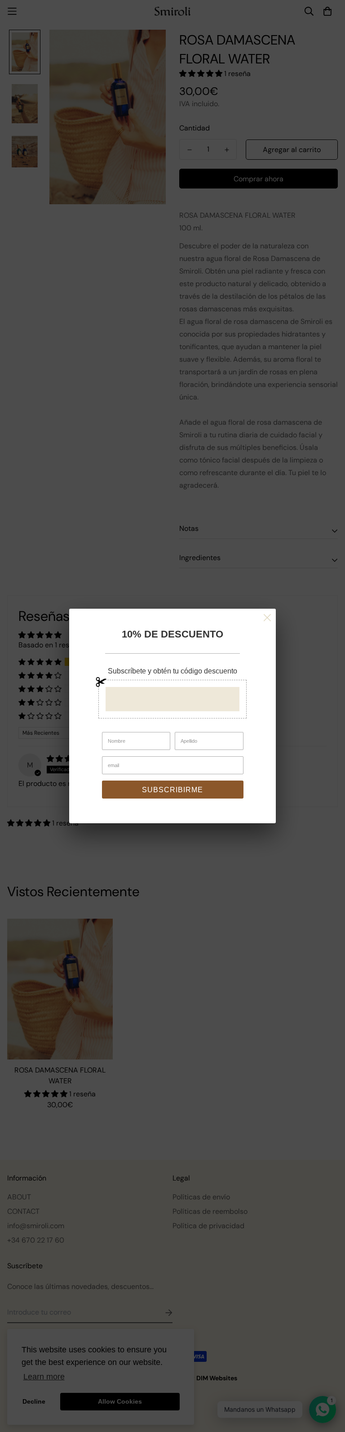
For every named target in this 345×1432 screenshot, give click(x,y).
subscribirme (172, 790)
